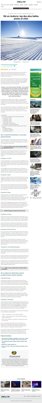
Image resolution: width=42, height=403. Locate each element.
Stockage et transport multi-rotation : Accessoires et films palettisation (5, 390)
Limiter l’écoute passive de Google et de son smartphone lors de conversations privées (35, 123)
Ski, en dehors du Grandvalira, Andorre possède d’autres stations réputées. (14, 126)
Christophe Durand (14, 356)
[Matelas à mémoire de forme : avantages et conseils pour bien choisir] (26, 384)
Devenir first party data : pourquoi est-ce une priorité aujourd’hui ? (36, 390)
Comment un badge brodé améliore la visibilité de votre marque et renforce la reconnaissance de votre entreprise (35, 186)
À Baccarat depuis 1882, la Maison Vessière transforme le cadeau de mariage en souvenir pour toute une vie (35, 135)
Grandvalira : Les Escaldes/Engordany (11, 124)
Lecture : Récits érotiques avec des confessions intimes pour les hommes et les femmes (7, 372)
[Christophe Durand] (15, 353)
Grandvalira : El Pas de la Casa (9, 123)
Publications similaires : (8, 131)
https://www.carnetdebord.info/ (15, 357)
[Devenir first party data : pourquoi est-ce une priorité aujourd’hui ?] (36, 384)
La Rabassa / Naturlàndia (8, 129)
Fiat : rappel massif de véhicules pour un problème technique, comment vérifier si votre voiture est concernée (35, 160)
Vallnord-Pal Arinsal (7, 128)
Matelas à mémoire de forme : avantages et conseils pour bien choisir (26, 390)
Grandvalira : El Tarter (8, 117)
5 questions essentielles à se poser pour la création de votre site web (22, 371)
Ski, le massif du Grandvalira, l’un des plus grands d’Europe (13, 116)
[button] (39, 2)
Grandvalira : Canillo (7, 119)
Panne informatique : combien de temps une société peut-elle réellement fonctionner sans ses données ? (35, 148)
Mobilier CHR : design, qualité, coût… (9, 344)
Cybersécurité (13, 388)
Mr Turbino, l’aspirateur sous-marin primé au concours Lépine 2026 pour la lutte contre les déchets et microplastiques (35, 110)
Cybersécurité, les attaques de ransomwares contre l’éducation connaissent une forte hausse (15, 390)
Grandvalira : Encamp (8, 121)
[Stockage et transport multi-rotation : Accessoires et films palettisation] (5, 384)
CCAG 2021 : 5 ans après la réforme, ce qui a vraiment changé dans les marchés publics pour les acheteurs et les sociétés (35, 173)
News (15, 13)
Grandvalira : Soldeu (8, 120)
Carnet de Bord (10, 13)
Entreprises (34, 388)
